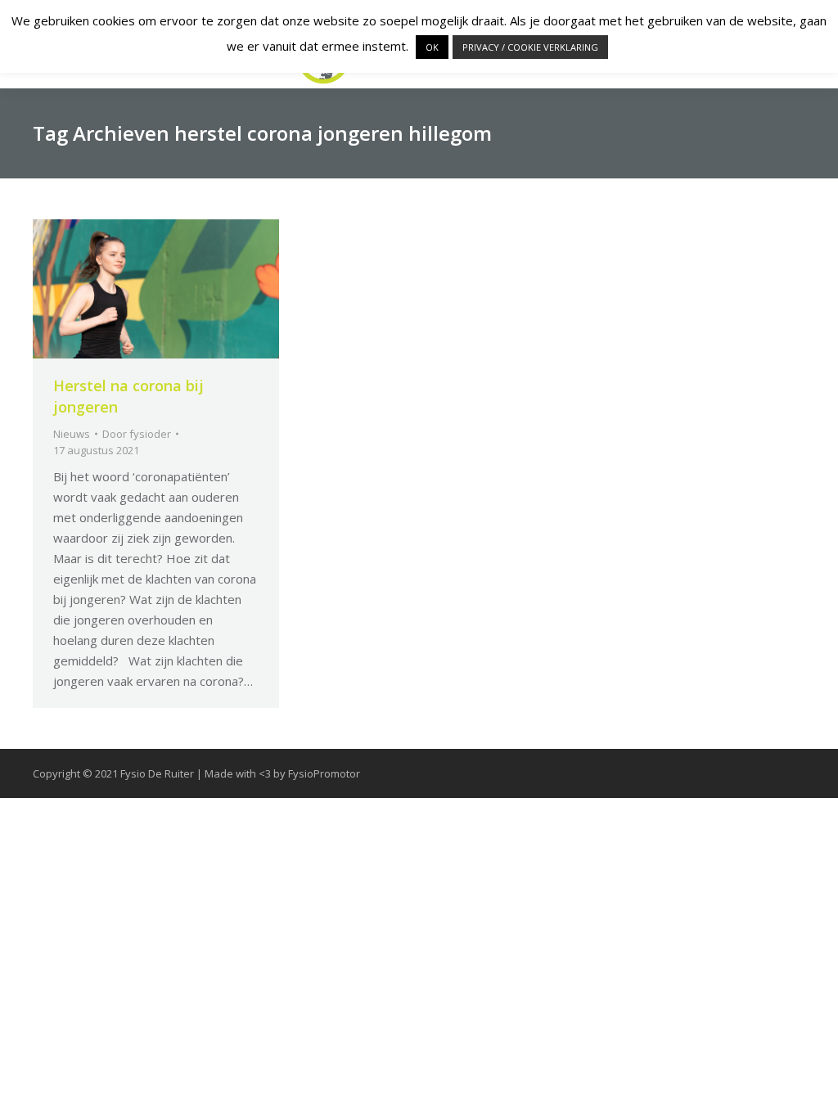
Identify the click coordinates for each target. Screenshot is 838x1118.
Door (136, 433)
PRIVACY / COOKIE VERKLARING (530, 47)
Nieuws (71, 433)
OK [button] (432, 47)
